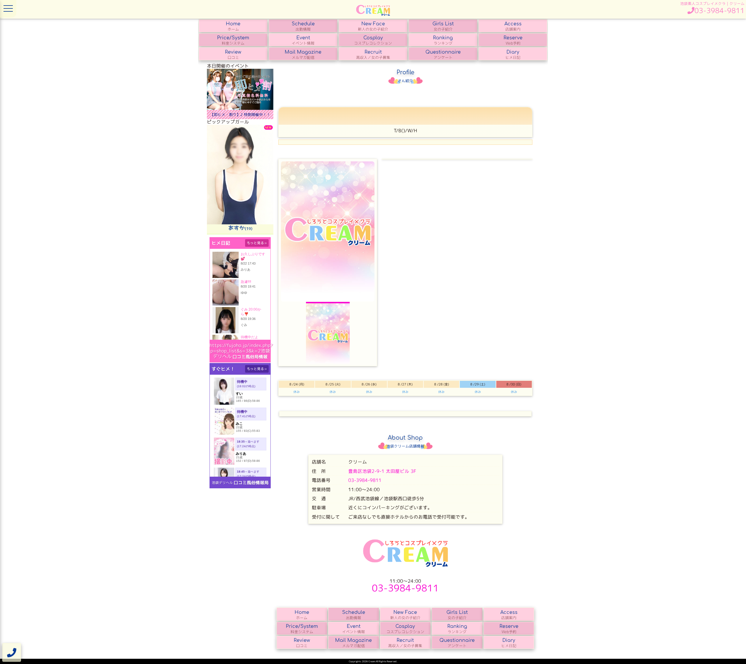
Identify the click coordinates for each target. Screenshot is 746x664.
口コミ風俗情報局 (251, 482)
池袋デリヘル (222, 482)
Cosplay (373, 40)
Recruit (373, 55)
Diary (512, 55)
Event (303, 40)
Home (233, 26)
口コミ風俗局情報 (250, 357)
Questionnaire (443, 55)
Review (233, 55)
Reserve (513, 40)
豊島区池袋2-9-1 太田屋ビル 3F (382, 471)
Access (513, 26)
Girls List (443, 26)
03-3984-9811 (364, 480)
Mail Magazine (303, 55)
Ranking (443, 40)
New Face (373, 26)
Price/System (233, 40)
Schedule (303, 26)
